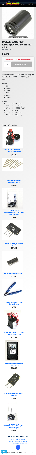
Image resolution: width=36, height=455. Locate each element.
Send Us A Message (18, 439)
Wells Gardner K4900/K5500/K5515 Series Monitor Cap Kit (14, 212)
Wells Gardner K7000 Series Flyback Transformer (14, 151)
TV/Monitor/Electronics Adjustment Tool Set (14, 181)
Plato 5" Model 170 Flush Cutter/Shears (14, 303)
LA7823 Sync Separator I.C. (14, 273)
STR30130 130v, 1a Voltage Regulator (14, 394)
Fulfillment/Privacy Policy (18, 441)
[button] (18, 447)
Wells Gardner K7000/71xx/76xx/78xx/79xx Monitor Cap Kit (14, 426)
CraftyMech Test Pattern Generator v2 (14, 364)
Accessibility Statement (18, 444)
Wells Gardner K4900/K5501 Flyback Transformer (14, 333)
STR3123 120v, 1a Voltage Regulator (14, 244)
